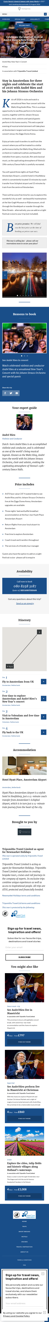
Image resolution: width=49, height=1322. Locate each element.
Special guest (20, 19)
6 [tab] (31, 295)
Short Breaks (24, 1231)
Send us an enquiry (25, 603)
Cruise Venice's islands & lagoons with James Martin (21, 1)
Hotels (24, 1236)
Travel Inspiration (24, 1247)
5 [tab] (28, 295)
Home (24, 1221)
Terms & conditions (24, 1260)
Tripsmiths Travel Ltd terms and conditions (21, 903)
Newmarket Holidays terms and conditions (21, 895)
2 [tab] (20, 295)
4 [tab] (26, 295)
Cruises (24, 1242)
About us (24, 1252)
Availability (35, 19)
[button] (10, 666)
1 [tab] (17, 295)
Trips (24, 1226)
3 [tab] (23, 295)
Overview (6, 19)
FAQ (24, 1265)
